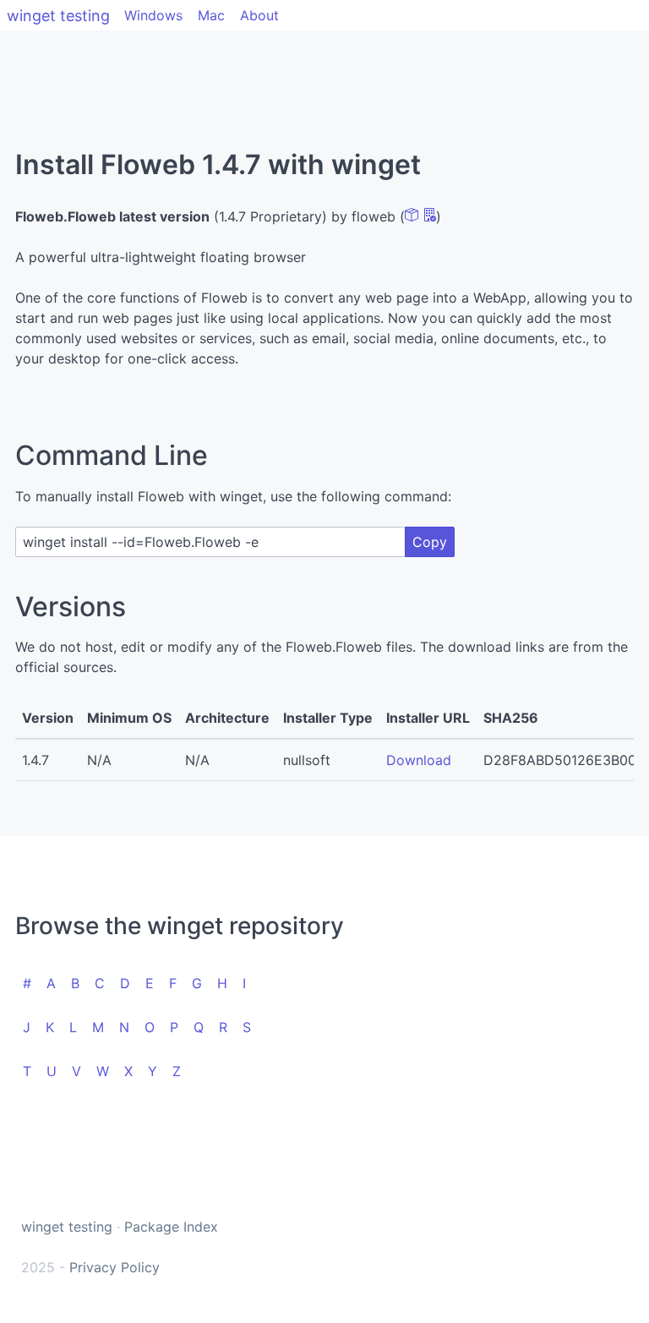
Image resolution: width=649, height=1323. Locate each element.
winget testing (58, 16)
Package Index (171, 1226)
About (259, 15)
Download (418, 760)
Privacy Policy (114, 1267)
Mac (211, 15)
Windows (153, 15)
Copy (429, 541)
